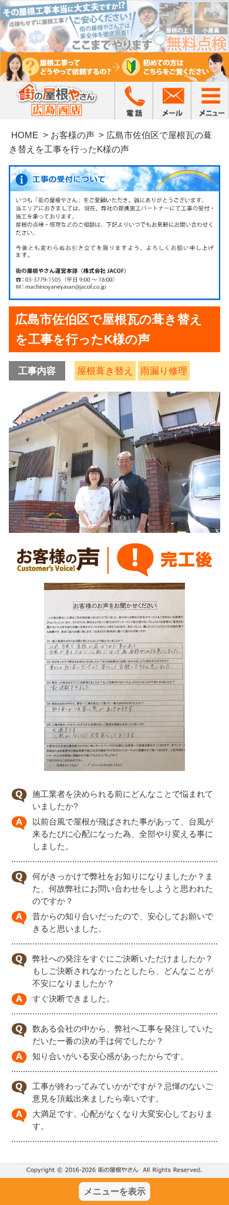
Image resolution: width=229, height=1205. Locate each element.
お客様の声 (72, 135)
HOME (24, 135)
